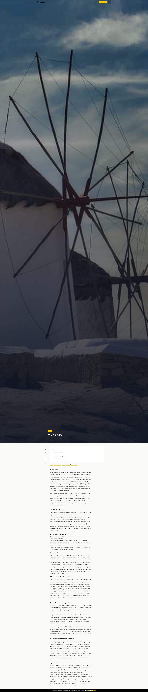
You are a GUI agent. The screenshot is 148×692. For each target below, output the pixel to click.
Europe (63, 464)
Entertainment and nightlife (59, 456)
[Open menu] (109, 2)
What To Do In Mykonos (58, 454)
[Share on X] (45, 449)
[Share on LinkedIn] (45, 455)
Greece (49, 431)
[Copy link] (45, 462)
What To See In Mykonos (58, 452)
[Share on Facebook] (45, 452)
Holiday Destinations (55, 464)
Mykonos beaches (57, 458)
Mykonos (54, 450)
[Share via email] (45, 459)
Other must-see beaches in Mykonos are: (61, 460)
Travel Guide (74, 464)
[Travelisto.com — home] (41, 2)
